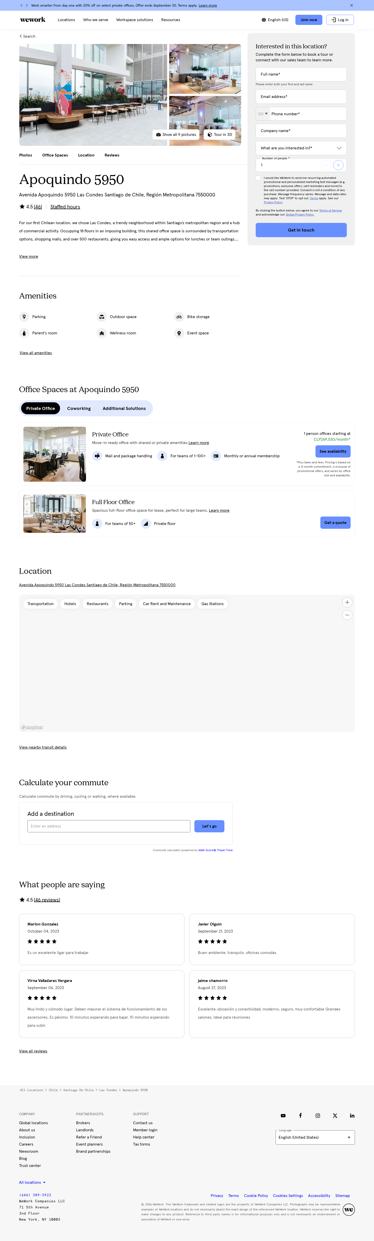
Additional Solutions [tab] (124, 408)
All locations (31, 1090)
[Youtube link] (283, 1115)
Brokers (83, 1123)
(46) (38, 206)
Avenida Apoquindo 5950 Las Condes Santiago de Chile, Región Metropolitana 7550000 (97, 585)
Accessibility (319, 1196)
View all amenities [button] (36, 353)
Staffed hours (65, 206)
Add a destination (50, 814)
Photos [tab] (25, 155)
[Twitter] (335, 1115)
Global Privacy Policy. (300, 214)
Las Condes (108, 1090)
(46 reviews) (47, 899)
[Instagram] (317, 1115)
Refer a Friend (89, 1137)
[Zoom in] (347, 602)
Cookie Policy (256, 1196)
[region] (187, 663)
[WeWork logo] (33, 19)
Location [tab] (86, 155)
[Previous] (21, 5)
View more (28, 256)
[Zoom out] (347, 615)
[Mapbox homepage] (32, 728)
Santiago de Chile (78, 1090)
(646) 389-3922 (35, 1195)
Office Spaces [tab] (55, 155)
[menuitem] (66, 20)
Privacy (217, 1196)
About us (27, 1130)
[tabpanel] (130, 95)
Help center (143, 1137)
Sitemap (342, 1196)
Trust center (30, 1166)
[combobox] (263, 113)
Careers (26, 1144)
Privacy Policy (273, 202)
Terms (314, 198)
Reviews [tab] (112, 155)
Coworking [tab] (79, 408)
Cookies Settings (288, 1196)
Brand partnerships (93, 1151)
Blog (23, 1159)
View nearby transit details (43, 747)
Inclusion (27, 1137)
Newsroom (28, 1151)
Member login (145, 1130)
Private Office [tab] (40, 408)
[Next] (26, 5)
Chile (53, 1090)
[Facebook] (300, 1115)
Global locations (33, 1123)
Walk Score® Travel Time (215, 850)
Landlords (85, 1130)
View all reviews (33, 1051)
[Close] (351, 5)
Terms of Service (330, 210)
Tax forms (141, 1144)
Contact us (143, 1123)
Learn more (208, 5)
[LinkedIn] (352, 1115)
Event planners (89, 1144)
